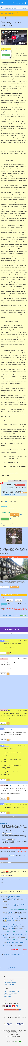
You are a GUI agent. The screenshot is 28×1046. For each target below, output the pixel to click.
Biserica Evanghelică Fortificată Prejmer (12, 925)
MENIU (3, 15)
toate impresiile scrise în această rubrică (12, 955)
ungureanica (7, 945)
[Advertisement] (14, 691)
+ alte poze (4, 587)
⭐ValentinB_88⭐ (10, 920)
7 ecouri (3, 524)
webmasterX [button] (4, 659)
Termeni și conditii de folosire (11, 991)
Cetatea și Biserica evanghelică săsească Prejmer (12, 897)
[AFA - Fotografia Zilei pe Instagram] (7, 1005)
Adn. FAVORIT (5, 519)
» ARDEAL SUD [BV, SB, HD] (11, 8)
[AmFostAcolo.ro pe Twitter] (17, 1005)
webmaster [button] (4, 710)
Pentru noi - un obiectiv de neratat (13, 943)
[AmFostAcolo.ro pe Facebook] (10, 1005)
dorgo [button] (2, 641)
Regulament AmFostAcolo (10, 993)
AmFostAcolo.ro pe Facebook (7, 967)
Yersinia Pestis (9, 928)
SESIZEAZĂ (14, 514)
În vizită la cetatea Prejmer (16, 904)
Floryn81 (5, 937)
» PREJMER (23, 8)
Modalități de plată (9, 984)
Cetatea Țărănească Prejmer (12, 13)
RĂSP (3, 653)
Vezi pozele (15, 587)
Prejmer (10, 912)
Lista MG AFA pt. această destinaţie (19, 949)
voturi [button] (3, 605)
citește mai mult (9, 494)
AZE (15, 906)
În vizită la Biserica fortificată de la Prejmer (14, 935)
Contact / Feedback (9, 979)
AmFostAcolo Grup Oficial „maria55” (11, 1009)
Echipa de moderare (9, 981)
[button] (10, 652)
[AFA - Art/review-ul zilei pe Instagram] (4, 1005)
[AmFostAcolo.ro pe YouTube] (13, 1005)
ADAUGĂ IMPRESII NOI (6, 833)
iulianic (13, 899)
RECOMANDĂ (6, 55)
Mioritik (5, 914)
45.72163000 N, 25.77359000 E (11, 615)
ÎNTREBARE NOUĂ (10, 839)
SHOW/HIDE (24, 855)
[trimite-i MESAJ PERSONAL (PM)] (11, 641)
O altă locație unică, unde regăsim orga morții (13, 917)
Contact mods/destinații (10, 982)
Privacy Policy (7, 996)
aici (23, 481)
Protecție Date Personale (10, 995)
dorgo (6, 50)
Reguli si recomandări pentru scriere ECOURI (10, 849)
